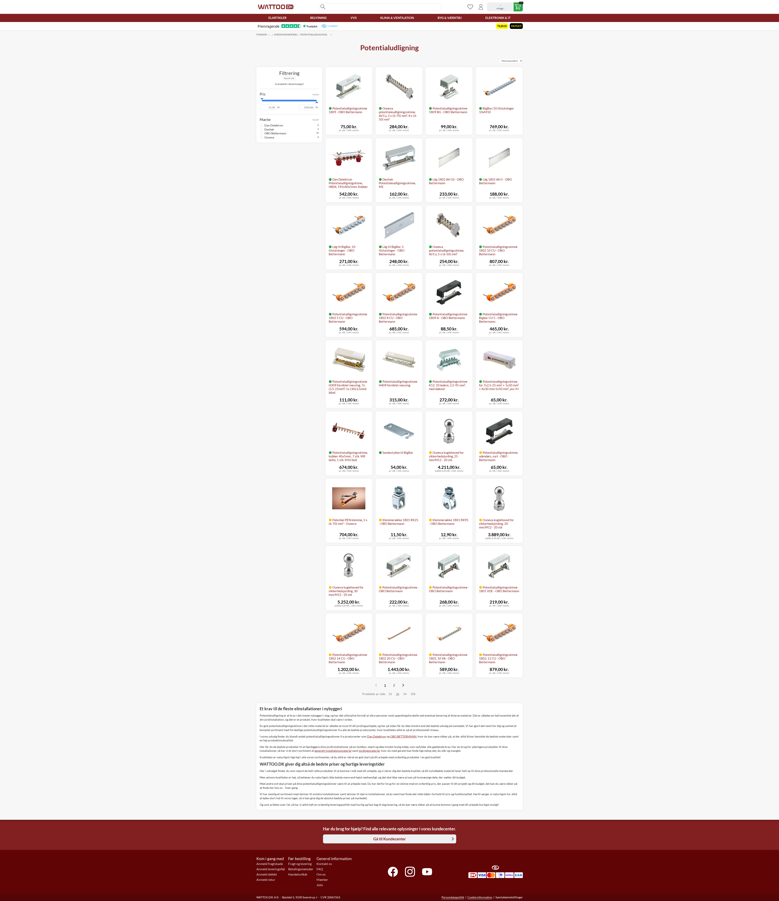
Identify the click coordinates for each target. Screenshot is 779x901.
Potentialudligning (313, 34)
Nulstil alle (289, 78)
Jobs (319, 885)
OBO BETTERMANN (403, 736)
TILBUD (502, 26)
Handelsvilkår (298, 874)
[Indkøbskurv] (505, 6)
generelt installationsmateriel (333, 750)
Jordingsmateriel (286, 34)
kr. (279, 107)
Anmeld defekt (266, 874)
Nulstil (316, 94)
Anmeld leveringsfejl (270, 869)
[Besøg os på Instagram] (410, 872)
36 (397, 694)
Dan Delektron (273, 125)
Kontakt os (324, 864)
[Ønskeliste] (470, 6)
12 (390, 694)
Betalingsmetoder (300, 869)
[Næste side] (403, 685)
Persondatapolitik (453, 897)
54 (405, 694)
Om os (321, 874)
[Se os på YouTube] (427, 872)
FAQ (319, 869)
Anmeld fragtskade (269, 864)
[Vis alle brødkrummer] (331, 34)
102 (413, 694)
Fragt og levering (300, 864)
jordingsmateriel (369, 750)
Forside (261, 34)
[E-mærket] (329, 26)
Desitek (269, 129)
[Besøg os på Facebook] (393, 872)
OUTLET (516, 26)
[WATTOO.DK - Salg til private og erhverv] (275, 6)
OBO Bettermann (275, 133)
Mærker (322, 879)
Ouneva (269, 137)
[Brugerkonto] (480, 6)
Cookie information (479, 897)
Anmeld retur (265, 879)
